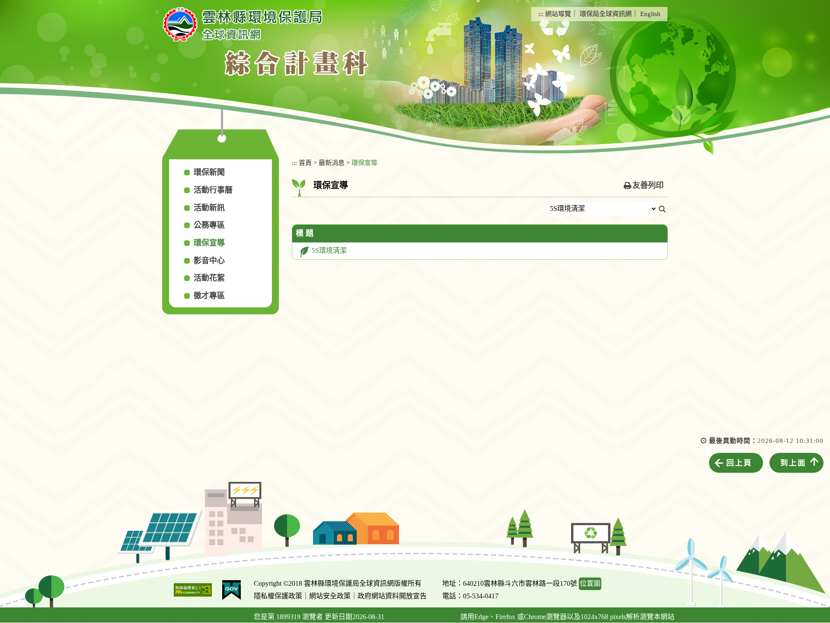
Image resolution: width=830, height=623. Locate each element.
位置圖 (590, 583)
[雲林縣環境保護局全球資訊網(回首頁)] (242, 24)
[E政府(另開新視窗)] (231, 590)
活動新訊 (209, 207)
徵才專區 (209, 295)
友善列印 (648, 185)
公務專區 (209, 225)
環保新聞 (209, 172)
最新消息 (332, 162)
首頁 (305, 162)
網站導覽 (558, 13)
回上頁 (739, 462)
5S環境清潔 (329, 250)
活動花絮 (209, 278)
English (650, 13)
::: (540, 13)
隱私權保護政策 (278, 596)
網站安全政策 (330, 596)
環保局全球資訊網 (606, 13)
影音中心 (209, 260)
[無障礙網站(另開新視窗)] (192, 590)
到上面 (793, 462)
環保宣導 (209, 243)
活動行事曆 (213, 190)
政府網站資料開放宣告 (392, 596)
